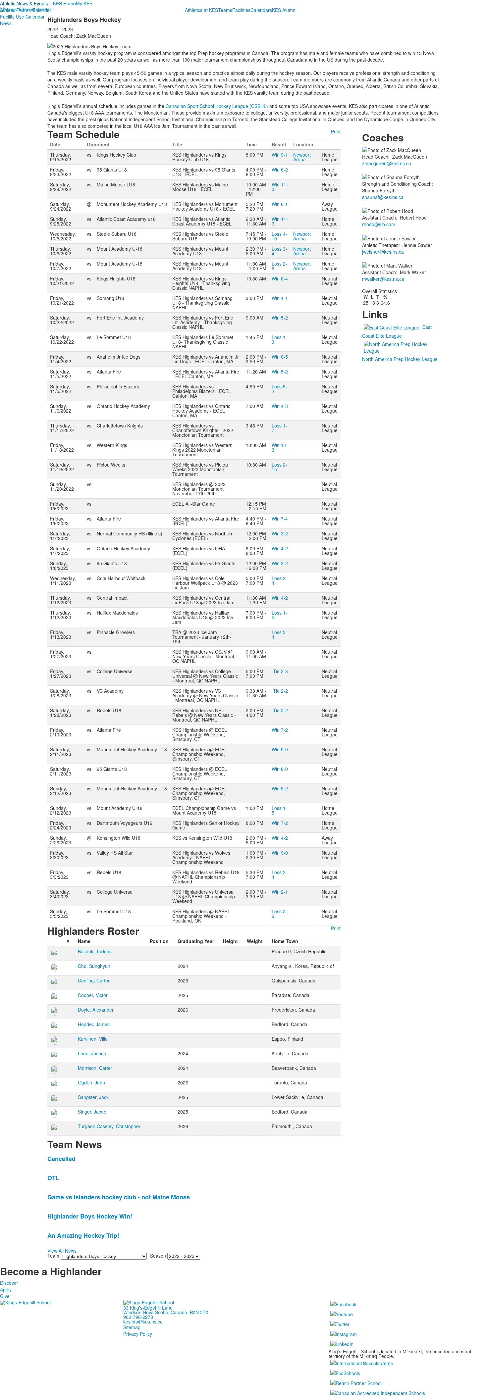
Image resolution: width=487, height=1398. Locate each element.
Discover (9, 1282)
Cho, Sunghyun (94, 966)
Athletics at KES (201, 10)
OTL (53, 1177)
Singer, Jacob (92, 1111)
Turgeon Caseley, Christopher (109, 1126)
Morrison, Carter (95, 1068)
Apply (6, 1289)
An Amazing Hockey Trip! (83, 1235)
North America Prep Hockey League (400, 359)
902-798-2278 (138, 1317)
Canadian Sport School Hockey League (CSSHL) (217, 106)
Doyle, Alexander (96, 1009)
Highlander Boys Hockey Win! (89, 1216)
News (6, 23)
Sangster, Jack (93, 1097)
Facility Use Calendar (22, 16)
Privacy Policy (137, 1333)
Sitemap (131, 1327)
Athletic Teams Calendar (25, 10)
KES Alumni (284, 10)
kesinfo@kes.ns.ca (143, 1321)
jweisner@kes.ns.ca (383, 251)
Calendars (261, 10)
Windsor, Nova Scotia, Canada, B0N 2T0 (165, 1312)
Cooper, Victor (93, 995)
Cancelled (61, 1158)
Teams (225, 10)
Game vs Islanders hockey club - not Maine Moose (118, 1197)
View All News (62, 1250)
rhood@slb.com (378, 224)
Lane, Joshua (92, 1053)
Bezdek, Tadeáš (95, 951)
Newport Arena (302, 157)
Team (53, 1255)
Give (5, 1296)
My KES (84, 3)
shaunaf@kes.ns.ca (383, 197)
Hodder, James (94, 1024)
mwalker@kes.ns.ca (383, 278)
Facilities (241, 10)
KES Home (64, 3)
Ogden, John (91, 1082)
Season (158, 1255)
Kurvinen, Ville (93, 1038)
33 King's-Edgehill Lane (148, 1307)
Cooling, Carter (94, 980)
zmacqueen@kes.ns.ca (386, 163)
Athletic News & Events (24, 3)
